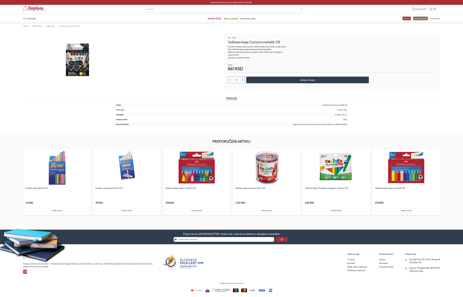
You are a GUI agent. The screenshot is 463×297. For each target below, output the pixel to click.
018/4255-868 (416, 271)
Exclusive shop (420, 18)
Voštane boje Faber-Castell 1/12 (390, 188)
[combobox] (224, 9)
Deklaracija (231, 98)
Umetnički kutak (247, 18)
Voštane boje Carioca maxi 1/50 (250, 188)
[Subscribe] (282, 239)
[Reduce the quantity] (230, 80)
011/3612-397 (415, 262)
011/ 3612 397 (420, 9)
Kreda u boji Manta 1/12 (37, 188)
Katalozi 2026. (215, 18)
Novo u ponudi (231, 18)
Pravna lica (435, 18)
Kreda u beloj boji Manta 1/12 (109, 188)
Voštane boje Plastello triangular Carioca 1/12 (326, 188)
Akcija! (407, 18)
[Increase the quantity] (242, 80)
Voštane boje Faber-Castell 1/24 (180, 188)
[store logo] (57, 8)
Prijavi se (431, 9)
